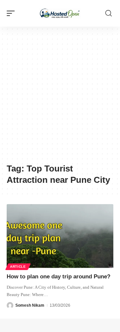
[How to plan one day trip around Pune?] (60, 236)
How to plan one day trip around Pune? (58, 276)
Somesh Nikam (29, 305)
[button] (12, 13)
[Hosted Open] (60, 13)
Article (18, 266)
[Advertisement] (60, 98)
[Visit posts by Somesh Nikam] (10, 305)
